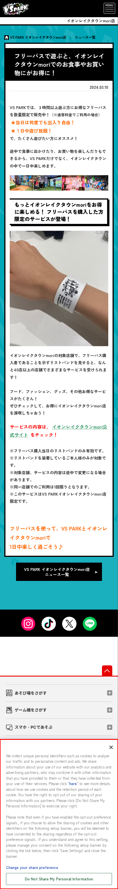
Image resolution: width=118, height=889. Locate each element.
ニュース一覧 (85, 37)
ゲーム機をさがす (31, 709)
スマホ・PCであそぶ (33, 727)
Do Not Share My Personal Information (59, 879)
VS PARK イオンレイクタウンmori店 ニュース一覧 (57, 571)
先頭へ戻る (107, 670)
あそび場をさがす (31, 693)
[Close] (111, 747)
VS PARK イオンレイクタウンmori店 (38, 37)
